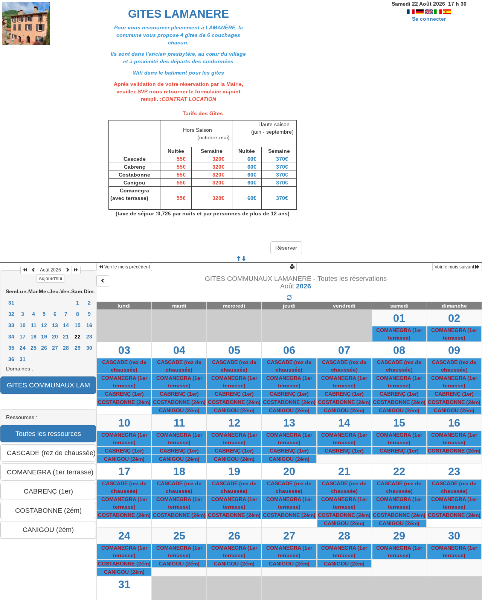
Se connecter (429, 19)
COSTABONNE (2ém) (124, 402)
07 (344, 350)
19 (44, 337)
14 (66, 325)
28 (66, 348)
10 (23, 325)
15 (78, 325)
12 (44, 325)
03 (124, 350)
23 (89, 337)
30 (89, 348)
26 (44, 348)
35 (11, 348)
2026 (303, 286)
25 (34, 348)
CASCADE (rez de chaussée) (124, 366)
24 (23, 348)
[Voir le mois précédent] (33, 270)
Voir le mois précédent (126, 267)
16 (89, 325)
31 (11, 303)
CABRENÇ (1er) (124, 394)
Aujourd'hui (50, 278)
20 (55, 337)
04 (179, 350)
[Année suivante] (76, 270)
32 (11, 314)
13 (55, 325)
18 (34, 337)
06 (289, 350)
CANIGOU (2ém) (179, 410)
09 (454, 350)
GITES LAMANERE (178, 14)
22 (399, 471)
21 (66, 337)
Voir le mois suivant (455, 267)
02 (454, 318)
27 (55, 348)
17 (23, 337)
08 (399, 350)
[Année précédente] (24, 270)
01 (399, 318)
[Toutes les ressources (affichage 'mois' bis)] (289, 298)
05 (234, 350)
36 (11, 359)
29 (78, 348)
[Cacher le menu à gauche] (102, 281)
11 (34, 325)
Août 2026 (50, 270)
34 (11, 337)
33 (11, 325)
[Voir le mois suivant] (67, 270)
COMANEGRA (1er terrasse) (399, 334)
